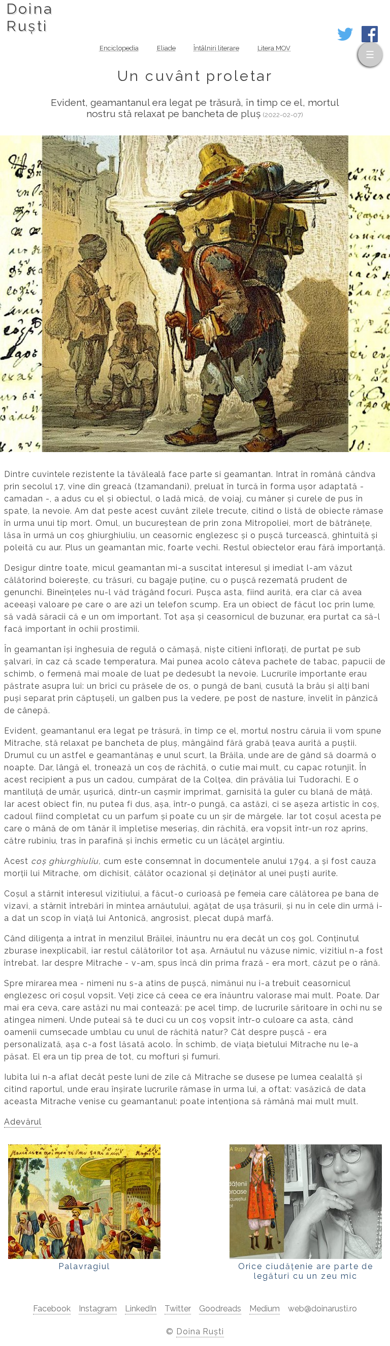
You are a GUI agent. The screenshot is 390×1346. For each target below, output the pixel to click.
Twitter (178, 1308)
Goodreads (220, 1308)
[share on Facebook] (370, 39)
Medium (264, 1308)
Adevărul (23, 1122)
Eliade (166, 48)
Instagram (98, 1308)
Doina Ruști (200, 1331)
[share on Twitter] (345, 39)
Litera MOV (273, 48)
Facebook (52, 1308)
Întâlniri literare (216, 48)
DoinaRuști (29, 17)
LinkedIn (140, 1308)
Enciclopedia (119, 48)
